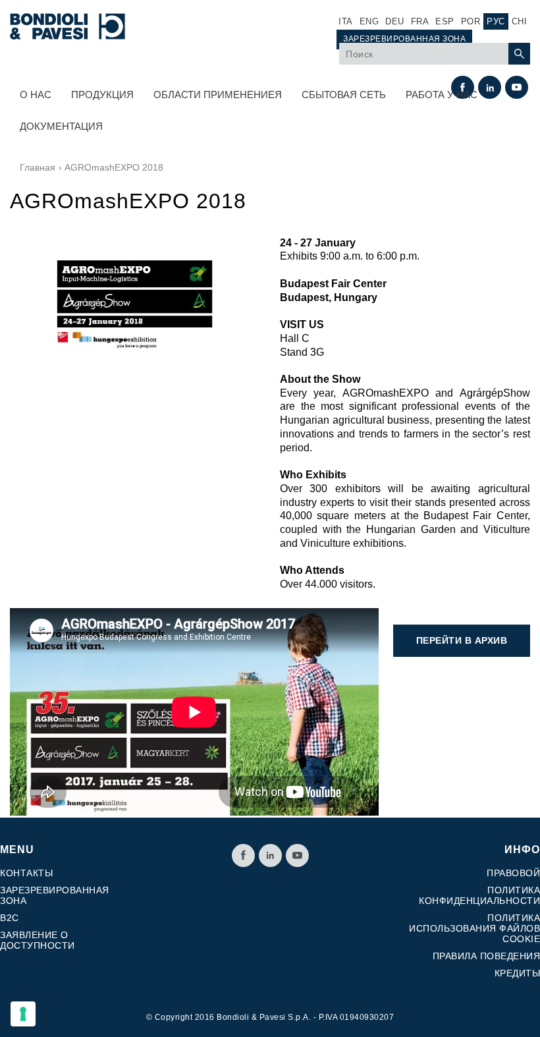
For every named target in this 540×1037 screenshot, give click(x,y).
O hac (35, 94)
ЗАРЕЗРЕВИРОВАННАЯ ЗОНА (404, 38)
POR (471, 21)
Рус (496, 21)
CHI (519, 21)
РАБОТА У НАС (441, 94)
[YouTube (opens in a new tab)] (297, 855)
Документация (61, 126)
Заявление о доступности (37, 940)
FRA (420, 21)
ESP (444, 21)
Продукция (102, 94)
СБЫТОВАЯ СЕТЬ (344, 94)
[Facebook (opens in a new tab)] (243, 855)
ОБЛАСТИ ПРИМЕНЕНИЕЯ (217, 94)
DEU (394, 21)
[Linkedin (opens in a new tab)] (270, 855)
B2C (9, 917)
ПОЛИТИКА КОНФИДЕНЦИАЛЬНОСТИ (479, 895)
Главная (37, 167)
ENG (369, 21)
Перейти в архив (462, 640)
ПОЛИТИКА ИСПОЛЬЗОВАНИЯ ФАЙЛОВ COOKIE (474, 928)
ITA (345, 21)
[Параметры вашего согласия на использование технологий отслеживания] (23, 1013)
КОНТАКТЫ (26, 873)
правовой (513, 873)
